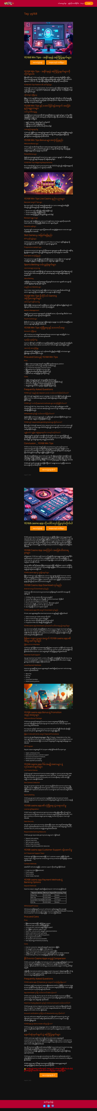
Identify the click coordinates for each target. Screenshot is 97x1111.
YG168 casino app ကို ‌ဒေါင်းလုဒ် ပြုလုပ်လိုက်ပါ (48, 523)
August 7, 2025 (27, 475)
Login (88, 3)
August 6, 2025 (27, 1080)
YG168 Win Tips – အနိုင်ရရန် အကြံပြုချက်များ (47, 57)
